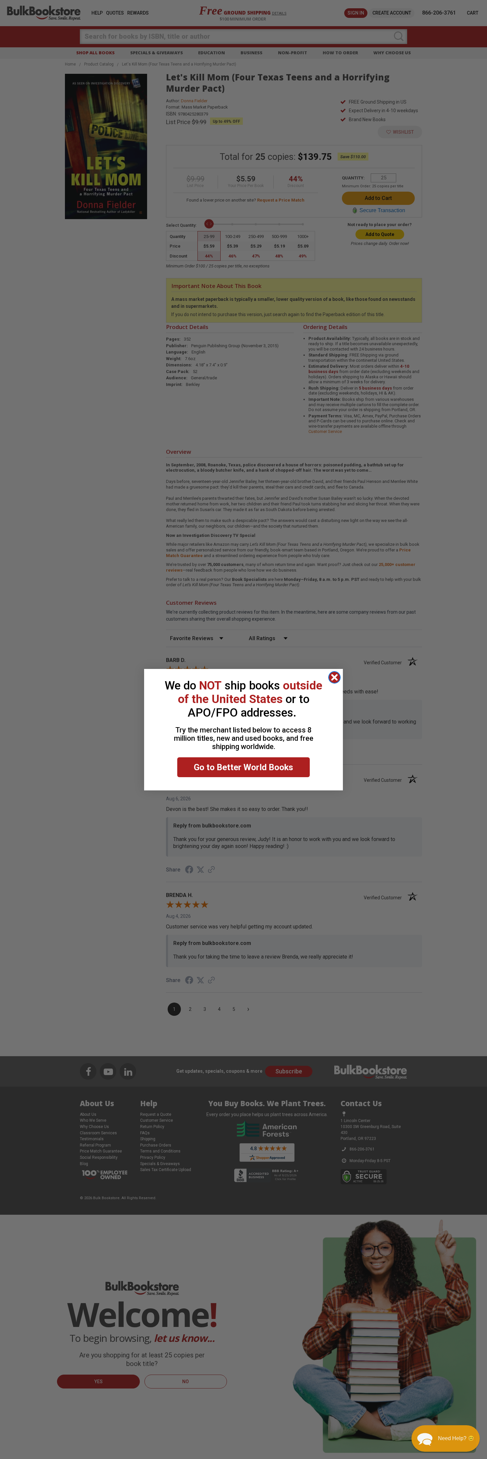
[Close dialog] (334, 677)
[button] (445, 1438)
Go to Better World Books (243, 767)
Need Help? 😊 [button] (456, 1438)
